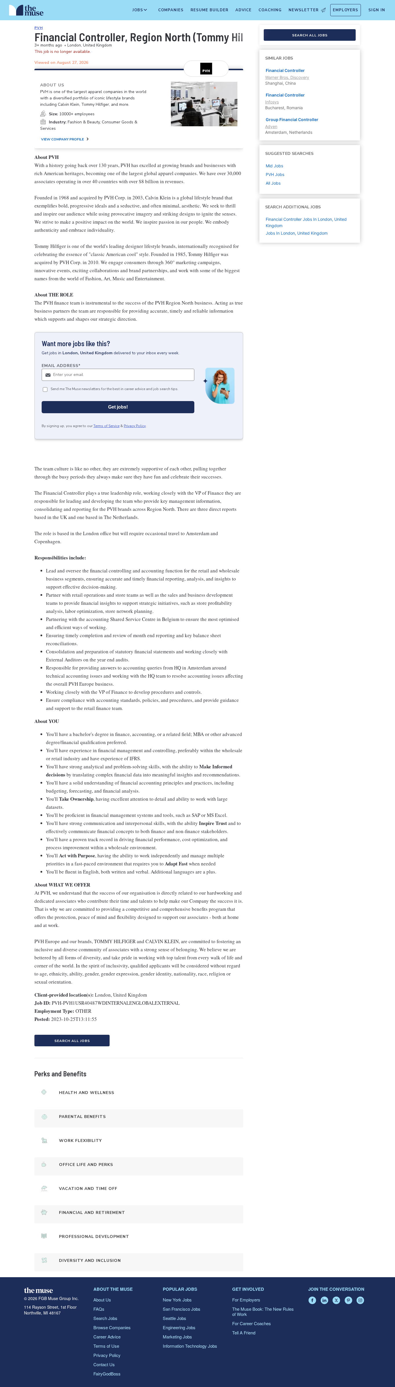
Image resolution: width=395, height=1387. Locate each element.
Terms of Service (106, 426)
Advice (243, 10)
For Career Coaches (251, 1323)
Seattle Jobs (174, 1318)
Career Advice (107, 1337)
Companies (171, 10)
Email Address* (61, 365)
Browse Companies (112, 1327)
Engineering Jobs (179, 1327)
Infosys (272, 101)
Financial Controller (285, 70)
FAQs (98, 1309)
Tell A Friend (243, 1332)
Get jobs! (118, 407)
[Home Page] (26, 11)
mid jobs (274, 165)
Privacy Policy (135, 426)
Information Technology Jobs (190, 1346)
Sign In (376, 10)
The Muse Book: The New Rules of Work (263, 1311)
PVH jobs (275, 174)
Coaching (270, 10)
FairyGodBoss (107, 1374)
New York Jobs (177, 1300)
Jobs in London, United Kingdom (297, 233)
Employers (345, 10)
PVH (38, 27)
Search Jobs (105, 1318)
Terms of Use (106, 1346)
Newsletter (304, 10)
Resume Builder (209, 10)
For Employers (246, 1300)
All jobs (273, 183)
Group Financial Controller (292, 119)
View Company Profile (62, 139)
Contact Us (104, 1364)
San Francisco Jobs (181, 1309)
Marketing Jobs (177, 1337)
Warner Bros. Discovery (287, 77)
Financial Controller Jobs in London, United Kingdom (306, 222)
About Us (102, 1300)
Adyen (271, 126)
